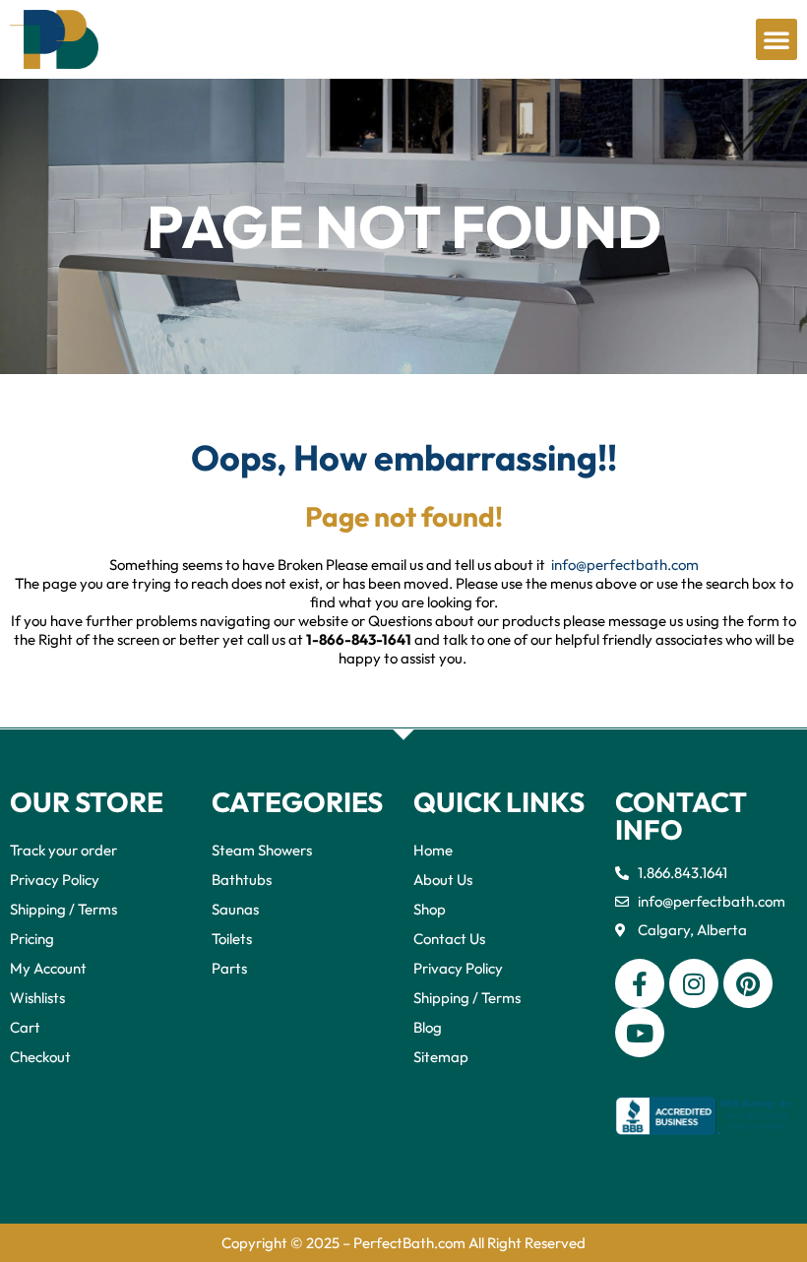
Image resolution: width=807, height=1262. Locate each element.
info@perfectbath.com (625, 564)
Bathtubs (242, 879)
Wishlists (37, 997)
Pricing (32, 938)
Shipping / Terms (63, 909)
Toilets (232, 938)
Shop (429, 909)
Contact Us (449, 938)
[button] (776, 39)
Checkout (40, 1056)
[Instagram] (693, 983)
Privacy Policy (54, 879)
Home (433, 850)
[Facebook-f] (639, 983)
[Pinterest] (748, 983)
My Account (48, 968)
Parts (229, 968)
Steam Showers (262, 850)
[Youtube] (639, 1032)
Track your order (63, 850)
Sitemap (440, 1056)
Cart (25, 1027)
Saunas (235, 909)
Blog (427, 1027)
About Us (442, 879)
